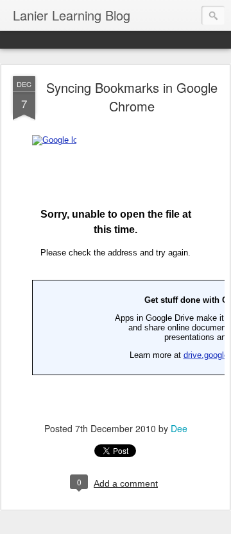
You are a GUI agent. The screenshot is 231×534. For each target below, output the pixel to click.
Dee (179, 428)
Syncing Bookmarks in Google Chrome (132, 96)
